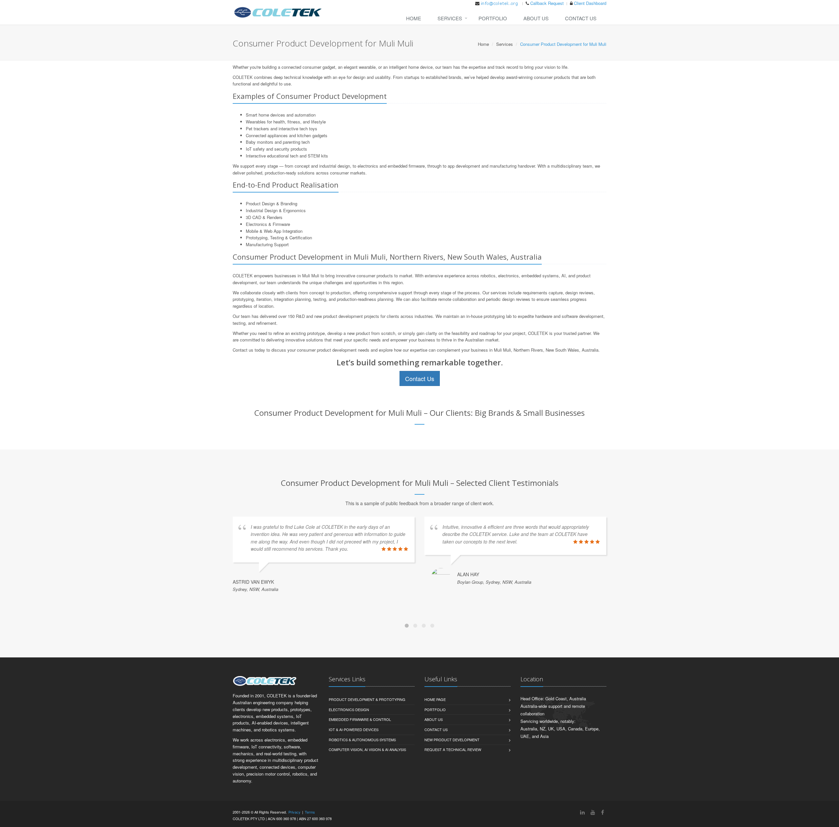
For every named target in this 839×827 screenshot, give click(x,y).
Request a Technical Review (452, 749)
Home (413, 18)
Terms (310, 812)
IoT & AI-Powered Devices (354, 729)
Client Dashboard (590, 3)
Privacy (294, 812)
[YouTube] (593, 812)
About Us (536, 18)
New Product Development (451, 739)
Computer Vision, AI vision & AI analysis (367, 749)
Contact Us (580, 18)
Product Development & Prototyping (367, 699)
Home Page (435, 699)
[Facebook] (602, 812)
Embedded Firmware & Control (360, 719)
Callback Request (547, 3)
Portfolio (492, 18)
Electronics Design (349, 709)
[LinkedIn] (582, 812)
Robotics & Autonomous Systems (362, 739)
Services (450, 18)
